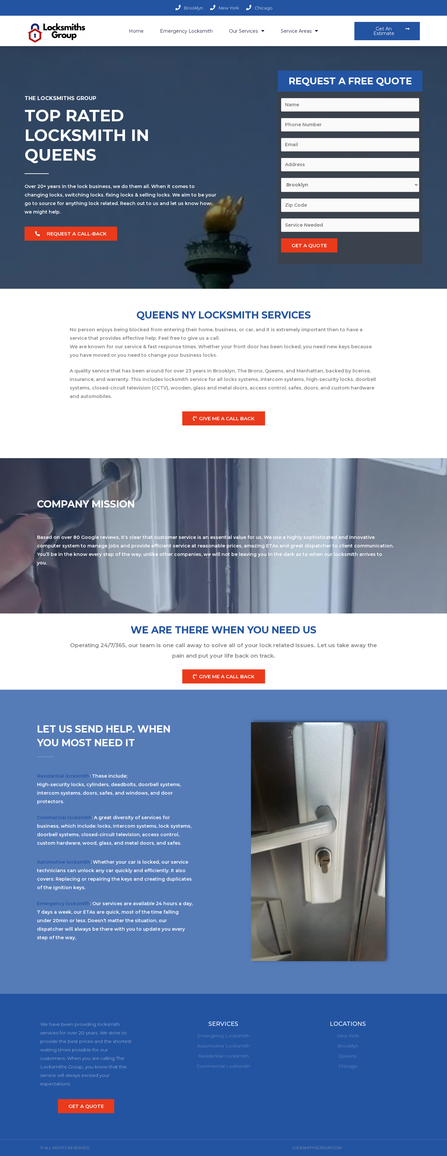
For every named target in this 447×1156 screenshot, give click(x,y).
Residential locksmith (63, 776)
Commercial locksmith (64, 817)
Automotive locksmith (64, 862)
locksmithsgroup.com (317, 1147)
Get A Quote (309, 245)
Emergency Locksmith (186, 31)
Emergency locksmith (63, 903)
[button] (387, 31)
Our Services (243, 31)
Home (136, 31)
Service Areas (296, 31)
